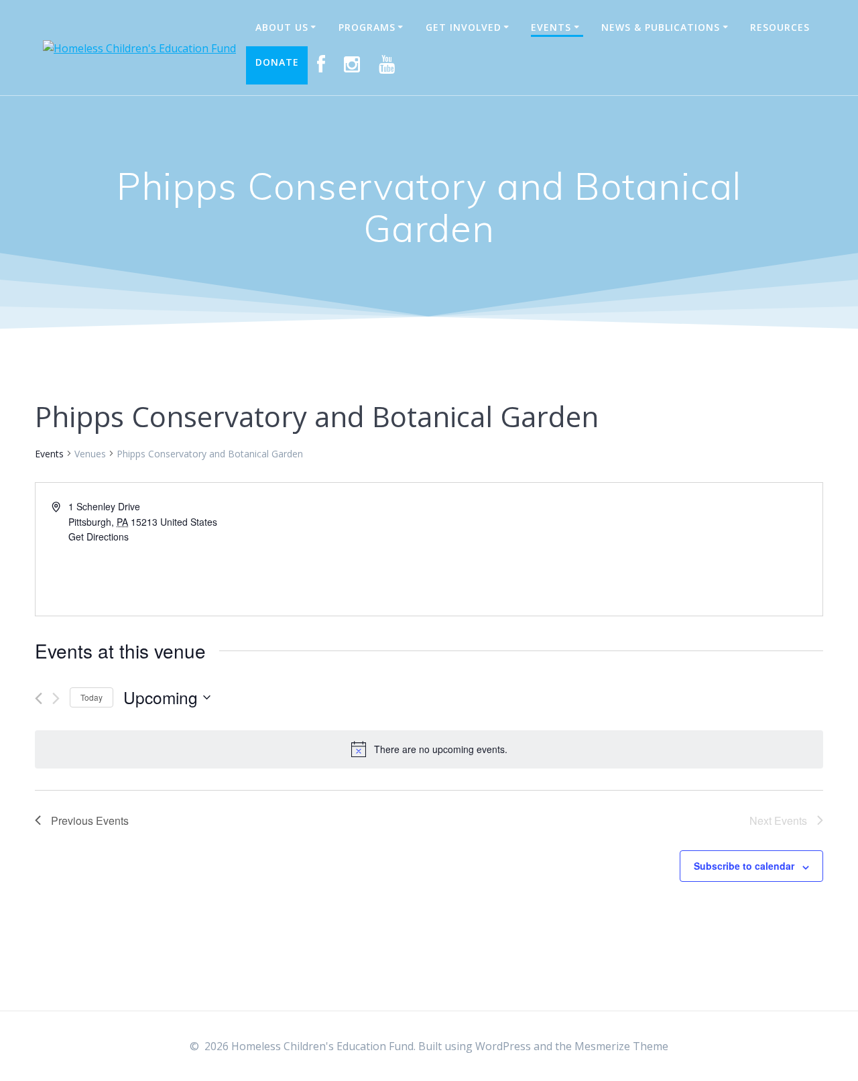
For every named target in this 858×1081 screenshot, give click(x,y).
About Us (281, 27)
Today (91, 697)
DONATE (277, 62)
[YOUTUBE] (387, 65)
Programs (367, 27)
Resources (780, 27)
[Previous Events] (38, 698)
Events (551, 27)
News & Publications (660, 27)
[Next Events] (56, 698)
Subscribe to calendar (744, 865)
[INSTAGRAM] (352, 65)
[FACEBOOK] (321, 65)
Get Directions (98, 536)
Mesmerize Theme (621, 1046)
